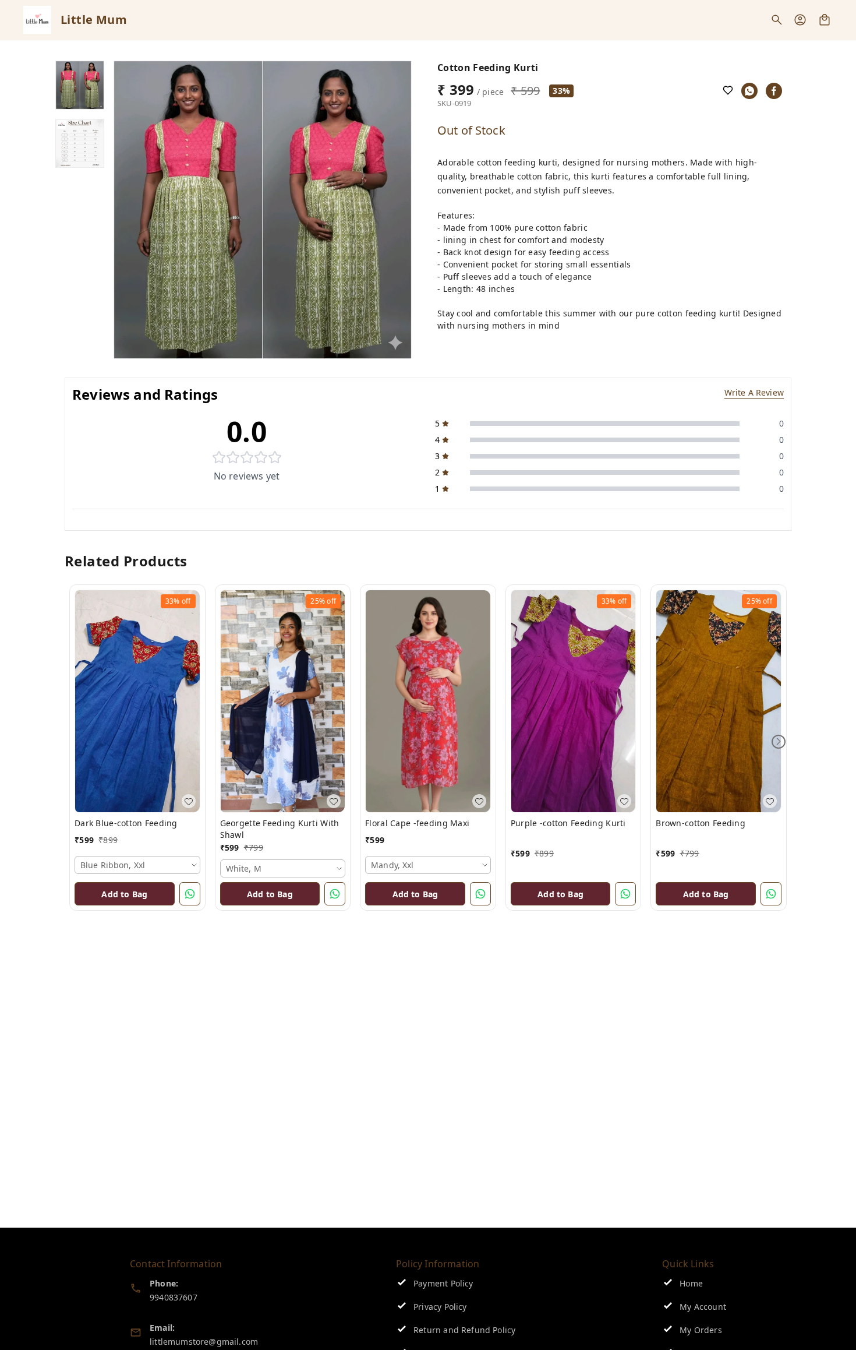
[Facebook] (774, 91)
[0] (824, 20)
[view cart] (824, 20)
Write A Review (754, 392)
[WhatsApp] (749, 91)
